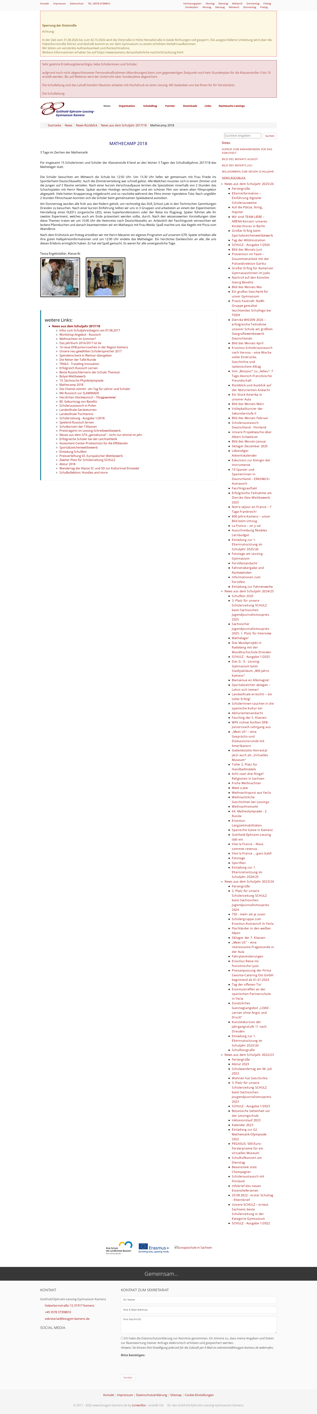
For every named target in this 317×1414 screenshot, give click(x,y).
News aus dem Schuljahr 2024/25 (249, 591)
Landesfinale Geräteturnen (78, 410)
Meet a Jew (240, 788)
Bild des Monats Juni (247, 249)
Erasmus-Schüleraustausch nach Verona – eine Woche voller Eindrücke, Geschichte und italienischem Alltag (252, 357)
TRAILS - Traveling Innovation (79, 364)
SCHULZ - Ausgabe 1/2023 (251, 1106)
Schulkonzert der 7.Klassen (78, 427)
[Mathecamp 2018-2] (106, 277)
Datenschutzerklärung (151, 1395)
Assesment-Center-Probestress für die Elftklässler (93, 443)
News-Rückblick (86, 125)
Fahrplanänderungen (247, 956)
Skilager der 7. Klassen (248, 938)
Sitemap (176, 1395)
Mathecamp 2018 (71, 385)
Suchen (269, 136)
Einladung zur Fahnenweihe (252, 587)
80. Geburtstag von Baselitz (78, 402)
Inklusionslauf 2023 (246, 1120)
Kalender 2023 (242, 1125)
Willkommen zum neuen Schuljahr (248, 171)
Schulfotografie (243, 1050)
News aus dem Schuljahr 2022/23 (249, 1055)
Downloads (190, 106)
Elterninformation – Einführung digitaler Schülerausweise (247, 198)
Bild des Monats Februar (250, 418)
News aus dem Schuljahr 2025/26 (249, 184)
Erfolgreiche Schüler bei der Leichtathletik (88, 439)
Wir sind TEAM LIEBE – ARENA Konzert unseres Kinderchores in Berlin (249, 221)
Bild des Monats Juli (237, 165)
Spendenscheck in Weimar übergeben (85, 355)
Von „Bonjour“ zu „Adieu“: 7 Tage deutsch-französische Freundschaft (252, 375)
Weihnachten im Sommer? (77, 339)
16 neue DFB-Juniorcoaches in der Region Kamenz (93, 347)
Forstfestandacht (244, 563)
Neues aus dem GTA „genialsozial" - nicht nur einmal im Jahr (100, 435)
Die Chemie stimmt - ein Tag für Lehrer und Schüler (94, 389)
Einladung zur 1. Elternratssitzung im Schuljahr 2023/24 (247, 1040)
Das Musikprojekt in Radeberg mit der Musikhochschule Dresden (251, 647)
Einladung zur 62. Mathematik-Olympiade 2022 (249, 1134)
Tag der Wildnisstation (248, 240)
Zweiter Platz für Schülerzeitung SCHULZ (87, 460)
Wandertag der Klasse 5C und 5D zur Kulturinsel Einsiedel (99, 468)
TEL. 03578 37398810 (99, 3)
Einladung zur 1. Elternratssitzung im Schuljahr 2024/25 (247, 872)
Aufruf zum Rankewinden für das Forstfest (247, 151)
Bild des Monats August (240, 159)
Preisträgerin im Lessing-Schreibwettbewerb (90, 431)
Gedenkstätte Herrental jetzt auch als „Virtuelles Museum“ (250, 755)
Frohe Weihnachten (246, 783)
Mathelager (240, 638)
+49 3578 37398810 (58, 1312)
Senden (128, 1377)
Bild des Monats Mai (247, 287)
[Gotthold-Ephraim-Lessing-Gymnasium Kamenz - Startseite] (67, 109)
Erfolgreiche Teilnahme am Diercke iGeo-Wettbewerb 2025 (252, 497)
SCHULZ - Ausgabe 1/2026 (251, 245)
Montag (210, 3)
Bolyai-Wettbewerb (72, 376)
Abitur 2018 (67, 464)
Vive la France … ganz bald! (252, 853)
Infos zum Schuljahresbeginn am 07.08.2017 (89, 330)
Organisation (127, 106)
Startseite (54, 125)
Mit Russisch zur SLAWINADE (79, 393)
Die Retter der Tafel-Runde (77, 360)
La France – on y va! (246, 526)
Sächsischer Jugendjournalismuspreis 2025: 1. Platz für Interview (251, 628)
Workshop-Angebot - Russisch (80, 335)
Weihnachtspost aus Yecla (251, 793)
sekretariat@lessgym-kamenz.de (67, 1319)
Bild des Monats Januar (249, 441)
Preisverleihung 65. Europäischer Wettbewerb (91, 456)
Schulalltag (150, 106)
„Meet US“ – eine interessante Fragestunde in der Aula (253, 947)
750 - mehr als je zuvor (249, 914)
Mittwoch (237, 3)
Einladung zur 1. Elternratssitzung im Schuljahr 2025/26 (247, 544)
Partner (170, 106)
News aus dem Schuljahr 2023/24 (249, 881)
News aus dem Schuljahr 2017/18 (124, 125)
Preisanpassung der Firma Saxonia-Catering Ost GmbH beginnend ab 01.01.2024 (253, 975)
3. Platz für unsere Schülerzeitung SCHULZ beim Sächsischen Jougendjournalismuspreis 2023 (251, 1092)
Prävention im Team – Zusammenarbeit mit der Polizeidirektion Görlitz (250, 258)
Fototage (238, 858)
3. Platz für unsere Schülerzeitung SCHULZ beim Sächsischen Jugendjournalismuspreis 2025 (250, 610)
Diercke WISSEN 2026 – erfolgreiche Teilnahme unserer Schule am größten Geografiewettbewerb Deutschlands (252, 329)
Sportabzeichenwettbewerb (78, 447)
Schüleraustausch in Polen (77, 406)
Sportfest (239, 863)
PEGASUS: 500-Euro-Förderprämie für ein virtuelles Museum (247, 1148)
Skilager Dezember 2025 (250, 446)
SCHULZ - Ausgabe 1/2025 (251, 657)
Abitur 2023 (240, 1064)
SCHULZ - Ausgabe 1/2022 (251, 1223)
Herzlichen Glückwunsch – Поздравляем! (87, 397)
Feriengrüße (241, 189)
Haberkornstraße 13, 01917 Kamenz (69, 1306)
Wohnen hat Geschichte (249, 1078)
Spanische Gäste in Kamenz (252, 830)
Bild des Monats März (248, 404)
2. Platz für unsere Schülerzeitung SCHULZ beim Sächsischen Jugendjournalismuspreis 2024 (250, 900)
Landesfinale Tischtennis (76, 414)
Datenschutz (77, 3)
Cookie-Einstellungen (199, 1395)
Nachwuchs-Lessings (232, 106)
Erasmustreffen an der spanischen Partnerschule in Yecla (251, 994)
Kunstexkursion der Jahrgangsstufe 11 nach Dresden (249, 1026)
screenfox (139, 1405)
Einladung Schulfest (73, 452)
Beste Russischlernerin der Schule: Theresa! (89, 372)
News (106, 106)
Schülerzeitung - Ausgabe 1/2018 (82, 418)
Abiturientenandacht (247, 713)
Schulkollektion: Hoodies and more (83, 472)
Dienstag (223, 3)
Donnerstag (253, 3)
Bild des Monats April (247, 343)
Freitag (267, 3)
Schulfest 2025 (243, 596)
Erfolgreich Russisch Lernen (78, 368)
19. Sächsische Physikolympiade (81, 380)
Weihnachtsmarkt (245, 806)
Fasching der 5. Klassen (249, 718)
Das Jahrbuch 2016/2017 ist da (80, 343)
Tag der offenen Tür (246, 984)
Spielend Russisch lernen (76, 422)
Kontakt (44, 3)
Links (208, 106)
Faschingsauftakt (244, 488)
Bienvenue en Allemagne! (250, 680)
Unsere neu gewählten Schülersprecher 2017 (90, 351)
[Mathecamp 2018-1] (60, 277)
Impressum (59, 3)
